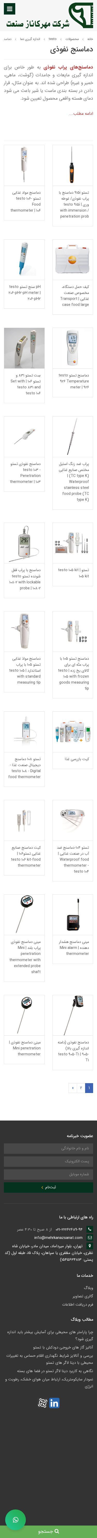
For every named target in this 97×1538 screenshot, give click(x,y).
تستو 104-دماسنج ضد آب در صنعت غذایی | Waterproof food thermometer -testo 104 (73, 860)
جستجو (46, 1531)
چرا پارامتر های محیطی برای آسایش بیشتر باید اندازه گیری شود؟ (50, 1335)
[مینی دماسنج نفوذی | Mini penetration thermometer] (24, 1015)
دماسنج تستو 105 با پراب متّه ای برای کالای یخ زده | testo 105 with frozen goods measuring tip (73, 674)
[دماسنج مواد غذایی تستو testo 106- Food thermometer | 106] (24, 165)
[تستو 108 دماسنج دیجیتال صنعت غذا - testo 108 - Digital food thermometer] (24, 731)
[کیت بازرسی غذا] (73, 731)
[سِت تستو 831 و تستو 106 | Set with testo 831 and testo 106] (24, 348)
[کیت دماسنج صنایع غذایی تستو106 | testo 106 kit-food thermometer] (24, 820)
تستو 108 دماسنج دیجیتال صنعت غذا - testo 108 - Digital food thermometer (24, 768)
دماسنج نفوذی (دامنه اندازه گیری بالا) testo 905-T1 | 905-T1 (73, 1051)
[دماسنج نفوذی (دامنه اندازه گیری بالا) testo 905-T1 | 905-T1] (73, 1015)
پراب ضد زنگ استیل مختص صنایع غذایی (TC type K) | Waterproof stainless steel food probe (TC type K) (74, 482)
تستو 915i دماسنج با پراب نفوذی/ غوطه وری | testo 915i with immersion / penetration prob (74, 205)
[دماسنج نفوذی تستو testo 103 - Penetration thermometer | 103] (24, 436)
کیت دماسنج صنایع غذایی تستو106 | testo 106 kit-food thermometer (26, 857)
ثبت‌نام (50, 1187)
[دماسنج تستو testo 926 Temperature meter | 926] (73, 348)
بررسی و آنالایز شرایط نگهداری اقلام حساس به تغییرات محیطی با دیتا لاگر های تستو (49, 1359)
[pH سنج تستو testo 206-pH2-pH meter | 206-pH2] (24, 259)
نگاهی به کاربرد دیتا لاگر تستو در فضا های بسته (55, 1371)
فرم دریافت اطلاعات (77, 1304)
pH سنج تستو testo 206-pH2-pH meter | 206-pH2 (25, 293)
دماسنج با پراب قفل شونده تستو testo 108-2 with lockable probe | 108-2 (25, 579)
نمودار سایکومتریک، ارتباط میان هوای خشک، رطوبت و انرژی (49, 1382)
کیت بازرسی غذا (77, 759)
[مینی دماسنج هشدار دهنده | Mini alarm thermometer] (73, 914)
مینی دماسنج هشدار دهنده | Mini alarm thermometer (74, 948)
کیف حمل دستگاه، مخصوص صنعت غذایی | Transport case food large (74, 296)
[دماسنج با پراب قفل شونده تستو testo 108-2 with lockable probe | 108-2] (24, 542)
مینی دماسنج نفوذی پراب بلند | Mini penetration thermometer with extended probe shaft (25, 957)
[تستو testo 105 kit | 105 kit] (73, 542)
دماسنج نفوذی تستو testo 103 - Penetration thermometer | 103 (25, 473)
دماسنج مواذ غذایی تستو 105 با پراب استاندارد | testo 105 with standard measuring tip (25, 671)
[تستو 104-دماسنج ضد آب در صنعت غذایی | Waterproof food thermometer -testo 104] (73, 820)
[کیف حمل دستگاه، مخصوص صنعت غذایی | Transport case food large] (73, 259)
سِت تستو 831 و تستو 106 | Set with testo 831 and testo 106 (26, 384)
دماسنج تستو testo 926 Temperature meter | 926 (73, 381)
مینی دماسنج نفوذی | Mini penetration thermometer (25, 1048)
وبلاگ (88, 1288)
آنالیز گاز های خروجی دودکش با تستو (63, 1347)
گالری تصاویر (83, 1296)
